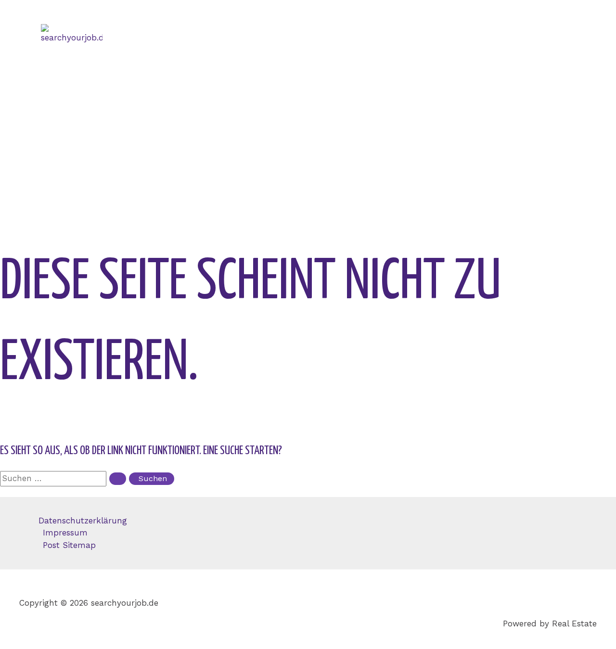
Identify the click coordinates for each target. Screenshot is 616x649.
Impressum (65, 532)
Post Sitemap (69, 545)
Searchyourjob (88, 75)
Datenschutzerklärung (82, 520)
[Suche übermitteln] (117, 478)
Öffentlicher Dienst (97, 114)
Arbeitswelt (82, 152)
